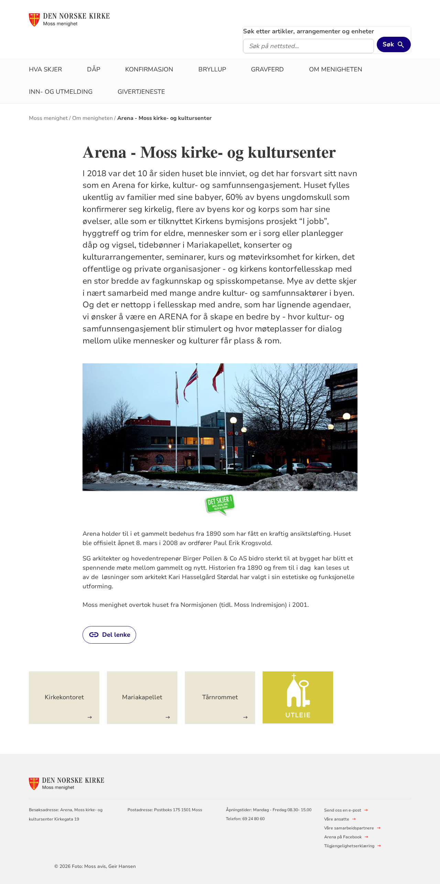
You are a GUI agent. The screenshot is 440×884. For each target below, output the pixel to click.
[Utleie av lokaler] (298, 697)
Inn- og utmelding (60, 92)
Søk (388, 44)
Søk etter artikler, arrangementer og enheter (308, 31)
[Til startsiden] (69, 19)
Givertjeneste (141, 92)
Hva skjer (45, 69)
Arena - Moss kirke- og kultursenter (164, 118)
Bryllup (212, 69)
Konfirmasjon (149, 69)
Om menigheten (335, 69)
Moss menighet (48, 118)
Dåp (93, 69)
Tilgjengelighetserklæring (349, 846)
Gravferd (267, 69)
